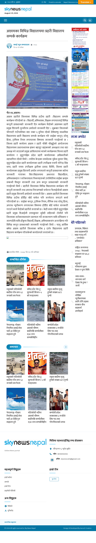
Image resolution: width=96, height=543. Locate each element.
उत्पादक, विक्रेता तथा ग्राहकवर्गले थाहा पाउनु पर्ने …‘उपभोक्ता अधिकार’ (81, 235)
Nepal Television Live (71, 2)
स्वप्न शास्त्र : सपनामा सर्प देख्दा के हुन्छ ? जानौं (81, 281)
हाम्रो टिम (7, 486)
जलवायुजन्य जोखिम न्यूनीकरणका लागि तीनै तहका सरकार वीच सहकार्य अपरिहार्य (81, 302)
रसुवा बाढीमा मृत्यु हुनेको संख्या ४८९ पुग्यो (55, 292)
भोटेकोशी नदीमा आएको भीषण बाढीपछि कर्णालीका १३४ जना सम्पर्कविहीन (35, 331)
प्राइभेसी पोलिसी (9, 490)
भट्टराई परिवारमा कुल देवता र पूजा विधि (82, 267)
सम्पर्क (6, 482)
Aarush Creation (86, 528)
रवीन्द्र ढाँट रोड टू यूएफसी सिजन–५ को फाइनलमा (34, 292)
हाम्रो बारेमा (8, 477)
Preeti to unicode (55, 2)
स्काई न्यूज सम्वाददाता (21, 44)
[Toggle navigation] (5, 20)
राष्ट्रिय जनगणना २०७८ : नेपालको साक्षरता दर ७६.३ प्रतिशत (82, 252)
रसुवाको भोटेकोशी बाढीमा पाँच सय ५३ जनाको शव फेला (14, 292)
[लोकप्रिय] (90, 20)
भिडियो (10, 506)
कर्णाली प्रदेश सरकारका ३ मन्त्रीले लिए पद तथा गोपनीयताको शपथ (55, 329)
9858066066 (63, 454)
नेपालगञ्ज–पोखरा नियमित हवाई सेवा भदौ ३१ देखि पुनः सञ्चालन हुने (14, 329)
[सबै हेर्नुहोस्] (66, 347)
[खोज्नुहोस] (84, 20)
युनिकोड (10, 510)
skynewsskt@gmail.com (70, 458)
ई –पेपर (44, 2)
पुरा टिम (54, 479)
